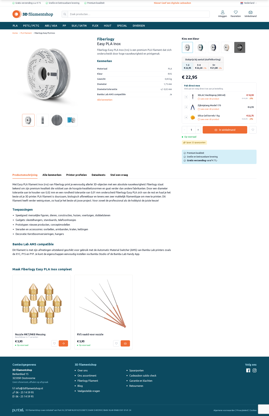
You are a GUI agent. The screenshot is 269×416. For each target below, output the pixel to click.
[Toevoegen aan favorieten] (253, 130)
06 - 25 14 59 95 (25, 392)
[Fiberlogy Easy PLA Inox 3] (57, 120)
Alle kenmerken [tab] (51, 174)
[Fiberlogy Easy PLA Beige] (226, 47)
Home (15, 33)
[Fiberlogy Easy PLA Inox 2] (42, 120)
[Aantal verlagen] (184, 129)
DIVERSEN (139, 25)
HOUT (107, 25)
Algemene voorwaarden (224, 410)
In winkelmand (227, 129)
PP (64, 25)
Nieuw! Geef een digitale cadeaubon (172, 3)
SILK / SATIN (79, 25)
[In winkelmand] (125, 343)
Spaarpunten (136, 370)
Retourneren (136, 385)
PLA (15, 25)
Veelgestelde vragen (89, 391)
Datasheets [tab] (98, 174)
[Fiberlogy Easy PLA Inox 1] (28, 120)
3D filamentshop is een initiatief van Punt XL (44, 410)
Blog (80, 385)
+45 (240, 47)
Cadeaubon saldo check (142, 375)
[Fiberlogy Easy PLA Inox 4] (71, 120)
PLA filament (26, 33)
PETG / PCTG (31, 25)
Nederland (249, 3)
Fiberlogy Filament (88, 380)
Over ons (83, 370)
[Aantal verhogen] (198, 129)
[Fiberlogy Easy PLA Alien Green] (200, 47)
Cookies (253, 410)
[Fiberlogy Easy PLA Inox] (49, 74)
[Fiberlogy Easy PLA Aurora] (213, 47)
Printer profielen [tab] (76, 174)
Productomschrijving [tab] (25, 174)
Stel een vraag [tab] (119, 174)
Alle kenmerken (104, 100)
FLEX (95, 25)
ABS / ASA (51, 25)
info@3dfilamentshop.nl (29, 388)
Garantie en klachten (140, 380)
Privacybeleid (242, 410)
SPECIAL (122, 25)
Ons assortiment (87, 375)
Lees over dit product (209, 99)
